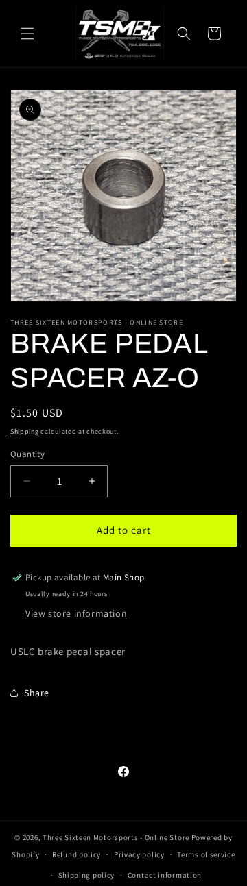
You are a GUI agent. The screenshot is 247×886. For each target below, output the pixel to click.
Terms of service (206, 854)
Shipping (24, 431)
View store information (76, 613)
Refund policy (76, 854)
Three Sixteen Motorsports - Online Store (116, 837)
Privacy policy (139, 854)
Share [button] (36, 693)
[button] (27, 34)
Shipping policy (86, 875)
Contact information (165, 875)
